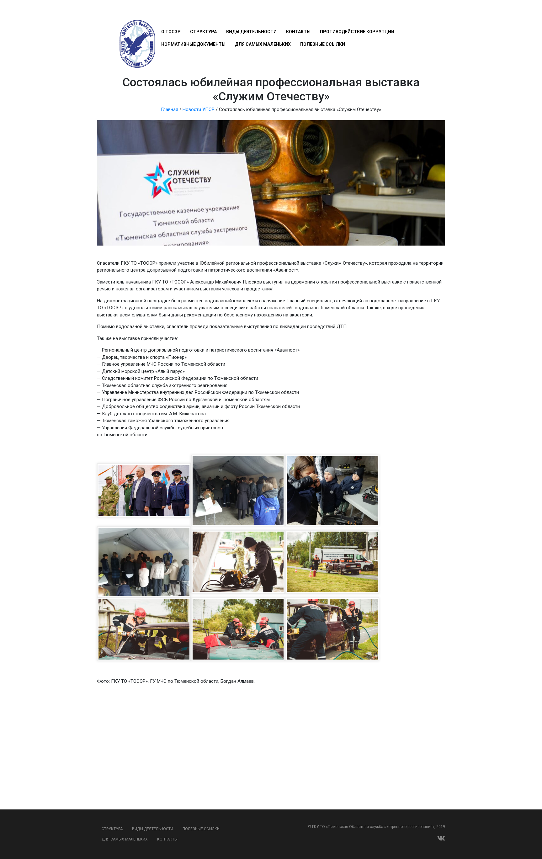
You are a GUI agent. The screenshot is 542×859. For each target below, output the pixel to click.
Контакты (298, 31)
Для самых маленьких (263, 44)
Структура (203, 31)
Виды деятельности (251, 31)
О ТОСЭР (171, 31)
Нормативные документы (193, 44)
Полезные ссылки (322, 44)
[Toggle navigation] (165, 13)
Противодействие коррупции (357, 31)
